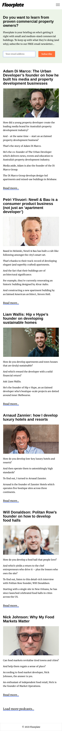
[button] (18, 709)
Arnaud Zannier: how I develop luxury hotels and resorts (30, 417)
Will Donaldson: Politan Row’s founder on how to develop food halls (30, 516)
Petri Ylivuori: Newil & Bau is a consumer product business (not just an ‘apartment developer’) (30, 205)
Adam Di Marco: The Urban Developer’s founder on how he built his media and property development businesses (31, 77)
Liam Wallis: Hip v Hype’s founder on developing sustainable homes (25, 318)
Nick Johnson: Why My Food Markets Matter (28, 619)
